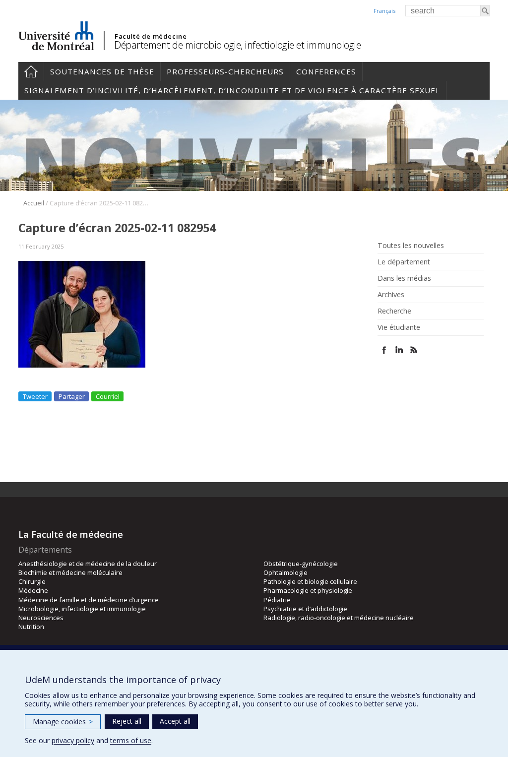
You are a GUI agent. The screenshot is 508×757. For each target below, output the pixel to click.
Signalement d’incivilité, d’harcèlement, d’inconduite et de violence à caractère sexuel (232, 90)
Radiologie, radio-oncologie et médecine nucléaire (338, 617)
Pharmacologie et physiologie (307, 590)
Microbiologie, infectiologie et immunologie (82, 608)
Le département (404, 262)
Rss (414, 350)
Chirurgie (32, 581)
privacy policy (73, 740)
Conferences (326, 71)
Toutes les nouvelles (411, 246)
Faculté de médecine (151, 36)
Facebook (384, 350)
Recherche (394, 311)
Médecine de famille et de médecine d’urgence (88, 599)
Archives (391, 295)
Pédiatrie (277, 599)
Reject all (126, 721)
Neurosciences (41, 617)
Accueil (31, 71)
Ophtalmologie (285, 572)
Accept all (175, 721)
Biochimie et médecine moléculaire (70, 572)
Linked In (399, 350)
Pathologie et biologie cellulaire (310, 581)
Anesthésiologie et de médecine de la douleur (87, 563)
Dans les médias (404, 278)
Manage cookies (63, 721)
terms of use (130, 740)
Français (384, 10)
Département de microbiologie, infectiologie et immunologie (237, 45)
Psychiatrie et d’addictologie (305, 608)
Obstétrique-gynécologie (300, 563)
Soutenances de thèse (102, 71)
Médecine (33, 590)
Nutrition (31, 626)
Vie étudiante (399, 327)
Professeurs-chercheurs (225, 71)
